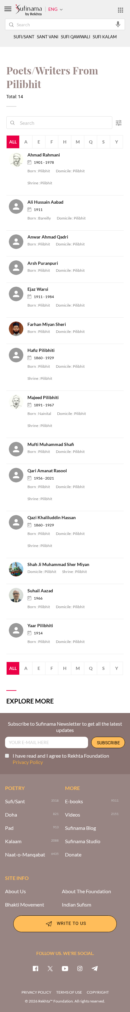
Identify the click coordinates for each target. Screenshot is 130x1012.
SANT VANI (47, 37)
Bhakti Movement (24, 904)
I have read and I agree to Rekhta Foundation (61, 759)
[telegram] (95, 968)
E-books (74, 801)
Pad (9, 828)
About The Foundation (86, 891)
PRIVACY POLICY (36, 992)
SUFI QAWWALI (75, 37)
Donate (73, 854)
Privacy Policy (28, 762)
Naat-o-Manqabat (25, 854)
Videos (72, 814)
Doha (11, 814)
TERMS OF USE (69, 992)
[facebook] (35, 968)
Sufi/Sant (15, 801)
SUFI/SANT (24, 37)
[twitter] (50, 968)
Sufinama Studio (82, 841)
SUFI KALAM (105, 37)
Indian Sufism (76, 904)
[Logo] (28, 10)
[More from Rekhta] (120, 10)
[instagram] (80, 968)
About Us (15, 891)
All (13, 141)
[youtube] (65, 968)
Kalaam (13, 841)
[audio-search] (118, 24)
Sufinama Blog (80, 828)
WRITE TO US (71, 923)
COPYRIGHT (98, 992)
